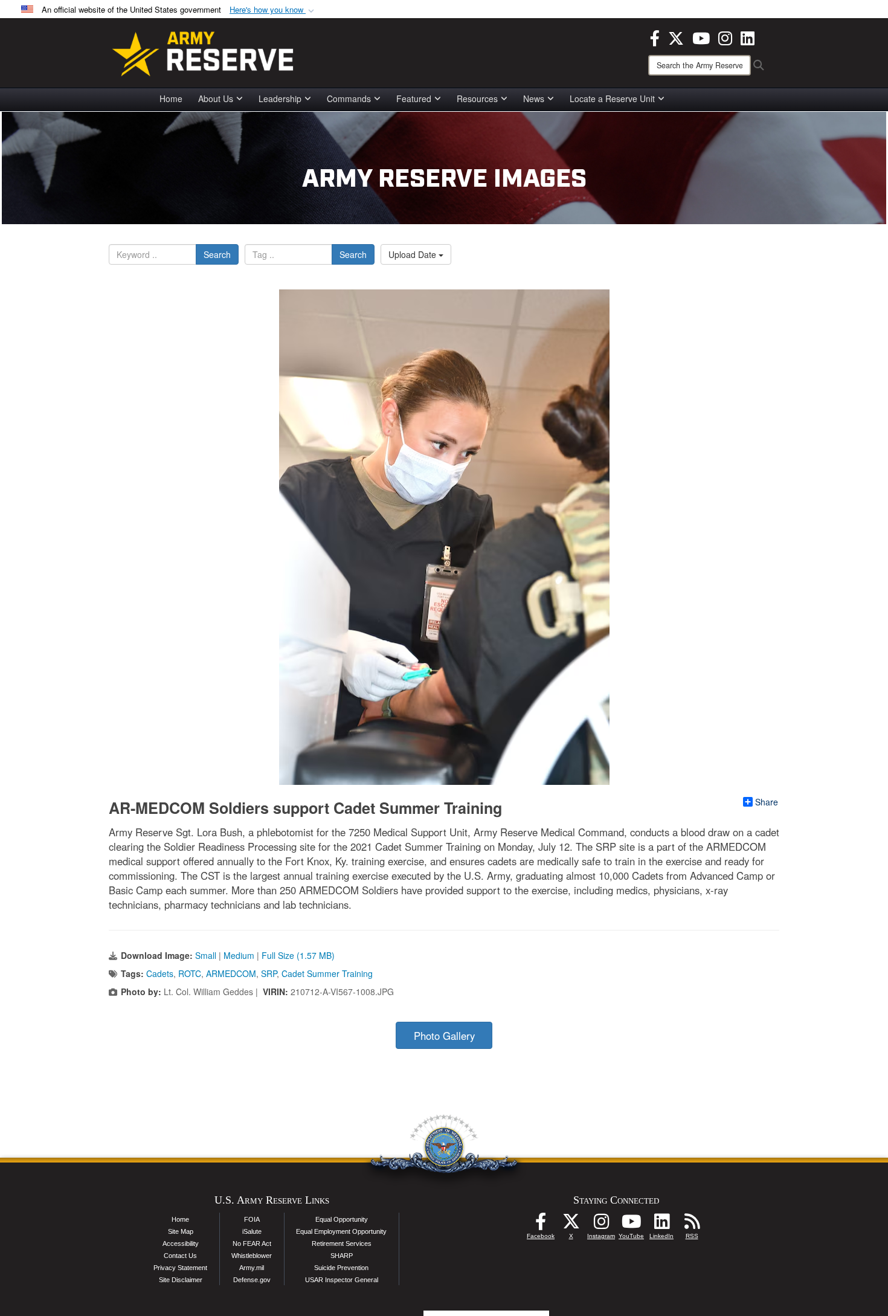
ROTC (189, 973)
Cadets (159, 973)
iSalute (252, 1231)
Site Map (180, 1231)
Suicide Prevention (341, 1267)
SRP (269, 973)
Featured (413, 98)
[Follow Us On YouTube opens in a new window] (631, 1225)
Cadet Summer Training (327, 973)
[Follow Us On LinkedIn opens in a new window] (661, 1225)
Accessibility (180, 1243)
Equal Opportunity (341, 1219)
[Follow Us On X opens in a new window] (571, 1225)
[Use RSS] (692, 1225)
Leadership (280, 98)
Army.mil (251, 1267)
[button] (273, 10)
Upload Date (413, 254)
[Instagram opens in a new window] (725, 37)
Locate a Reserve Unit (612, 98)
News (533, 98)
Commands (349, 98)
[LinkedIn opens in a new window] (747, 37)
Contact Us (180, 1255)
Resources (477, 98)
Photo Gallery (444, 1035)
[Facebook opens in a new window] (655, 37)
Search (217, 254)
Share (766, 802)
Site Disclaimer (180, 1279)
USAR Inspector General (341, 1279)
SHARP (341, 1255)
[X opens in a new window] (676, 37)
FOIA (252, 1219)
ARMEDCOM (231, 973)
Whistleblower (251, 1255)
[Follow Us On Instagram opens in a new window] (601, 1225)
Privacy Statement (180, 1267)
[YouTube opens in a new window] (701, 37)
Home (170, 98)
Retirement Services (342, 1243)
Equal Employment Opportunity (341, 1231)
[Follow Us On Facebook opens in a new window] (541, 1225)
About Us (215, 98)
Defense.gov (252, 1279)
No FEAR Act (252, 1243)
